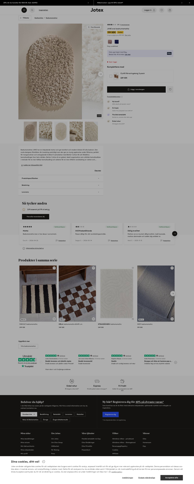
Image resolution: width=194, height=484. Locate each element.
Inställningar (127, 478)
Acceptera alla (171, 478)
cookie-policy (116, 472)
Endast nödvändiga (146, 478)
